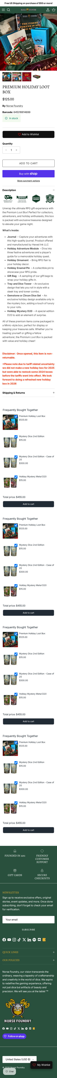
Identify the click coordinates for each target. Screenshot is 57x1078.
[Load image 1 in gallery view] (28, 42)
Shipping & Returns (13, 392)
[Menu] (3, 9)
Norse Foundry (14, 105)
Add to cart (28, 163)
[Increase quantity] (17, 150)
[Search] (10, 9)
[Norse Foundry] (28, 10)
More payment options (28, 181)
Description (9, 190)
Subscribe (28, 929)
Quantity (7, 143)
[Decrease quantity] (5, 150)
